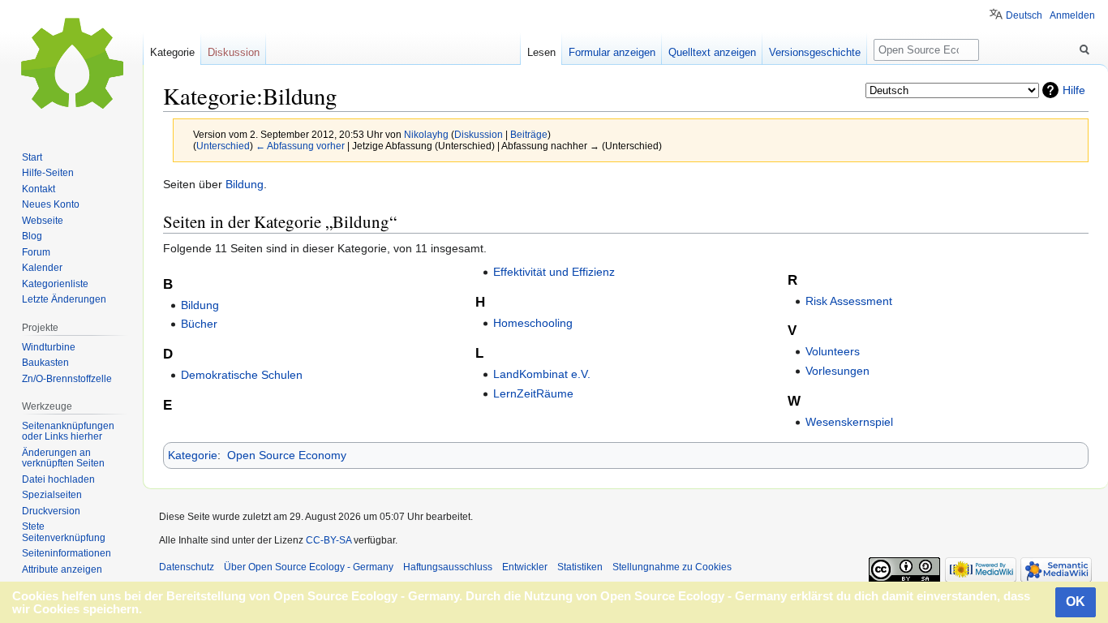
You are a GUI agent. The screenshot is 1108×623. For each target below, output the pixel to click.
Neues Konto (50, 204)
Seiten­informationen (66, 553)
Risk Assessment (848, 300)
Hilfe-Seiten (48, 172)
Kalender (42, 267)
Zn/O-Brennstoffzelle (67, 379)
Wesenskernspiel (849, 421)
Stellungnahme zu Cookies (672, 567)
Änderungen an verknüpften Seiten (63, 458)
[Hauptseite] (71, 65)
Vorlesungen (837, 370)
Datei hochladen (58, 479)
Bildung (244, 184)
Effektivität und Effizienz (554, 271)
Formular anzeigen (612, 52)
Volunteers (832, 351)
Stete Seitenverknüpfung (63, 532)
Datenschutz (186, 567)
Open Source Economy (286, 455)
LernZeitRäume (533, 393)
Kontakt (38, 189)
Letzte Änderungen (64, 299)
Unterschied (223, 145)
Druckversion (51, 511)
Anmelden (1072, 15)
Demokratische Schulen (242, 374)
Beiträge (529, 134)
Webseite (42, 220)
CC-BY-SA (328, 540)
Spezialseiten (52, 495)
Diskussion (478, 134)
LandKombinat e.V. (542, 373)
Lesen (541, 52)
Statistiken (580, 567)
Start (32, 157)
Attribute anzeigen (62, 569)
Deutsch (1024, 15)
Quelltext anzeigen (712, 52)
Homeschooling (533, 322)
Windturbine (48, 347)
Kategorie (192, 455)
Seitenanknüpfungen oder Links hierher (68, 431)
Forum (36, 252)
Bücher (199, 323)
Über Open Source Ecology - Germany (308, 567)
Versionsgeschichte (815, 52)
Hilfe (1074, 90)
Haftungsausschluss (447, 567)
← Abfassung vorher (300, 145)
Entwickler (525, 567)
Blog (32, 236)
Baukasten (45, 362)
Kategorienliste (55, 284)
